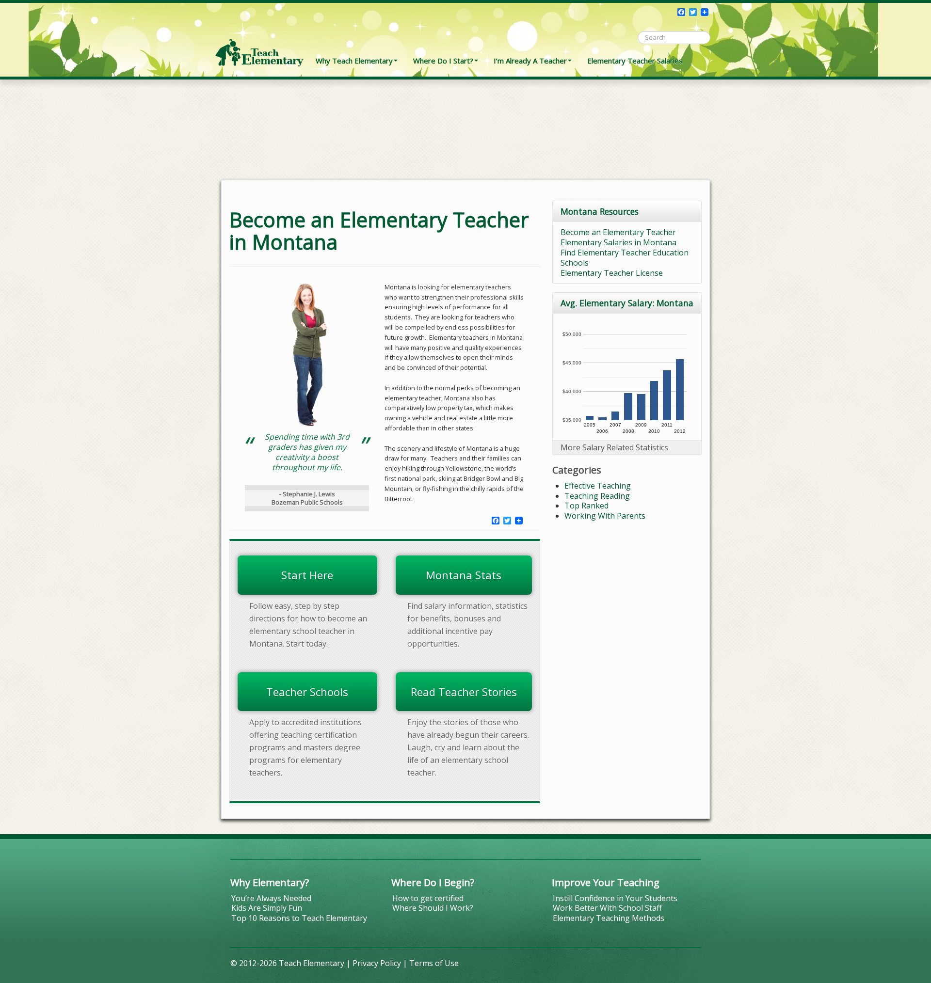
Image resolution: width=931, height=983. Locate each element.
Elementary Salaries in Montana (618, 242)
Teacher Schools (307, 691)
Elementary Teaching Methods (608, 918)
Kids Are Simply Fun (266, 908)
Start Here (307, 575)
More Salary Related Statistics (614, 447)
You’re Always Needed (271, 898)
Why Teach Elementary (354, 60)
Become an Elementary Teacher (618, 232)
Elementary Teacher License (612, 273)
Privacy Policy (377, 963)
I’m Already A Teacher (530, 60)
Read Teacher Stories (464, 691)
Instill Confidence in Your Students (615, 898)
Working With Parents (604, 515)
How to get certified (428, 898)
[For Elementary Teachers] (259, 36)
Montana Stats (463, 575)
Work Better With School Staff (607, 908)
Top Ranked (586, 505)
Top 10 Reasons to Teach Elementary (299, 918)
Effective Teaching (597, 485)
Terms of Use (434, 963)
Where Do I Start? (443, 60)
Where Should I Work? (432, 908)
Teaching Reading (597, 496)
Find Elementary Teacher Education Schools (625, 257)
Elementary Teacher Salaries (635, 60)
